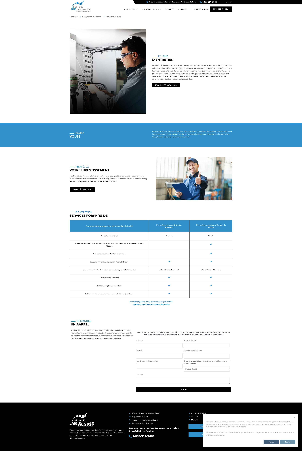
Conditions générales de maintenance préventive (151, 302)
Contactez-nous (201, 9)
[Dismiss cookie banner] (294, 418)
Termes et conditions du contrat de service (151, 304)
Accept (271, 442)
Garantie (169, 9)
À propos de (129, 9)
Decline (287, 442)
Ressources (182, 9)
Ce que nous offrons (150, 9)
